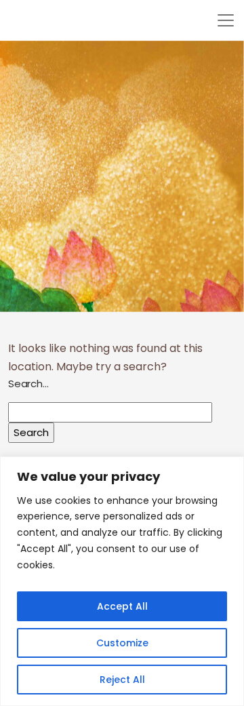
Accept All (122, 606)
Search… (28, 383)
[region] (122, 581)
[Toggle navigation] (226, 20)
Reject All (122, 679)
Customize (122, 643)
